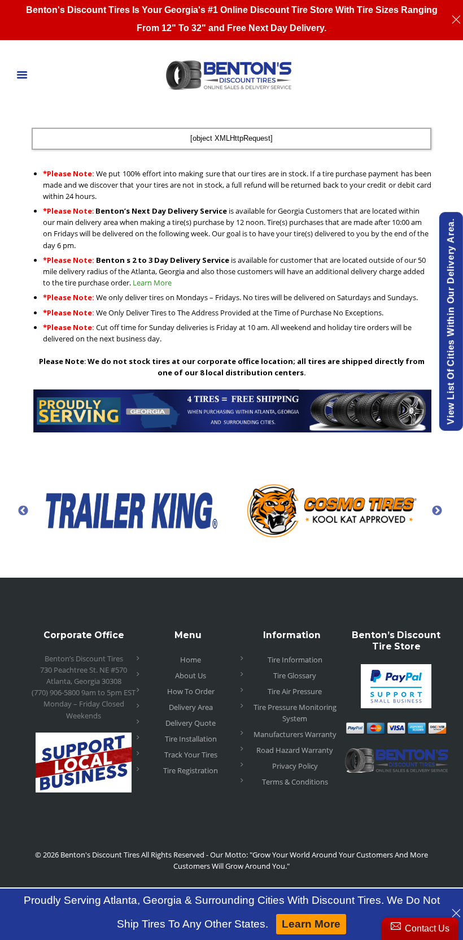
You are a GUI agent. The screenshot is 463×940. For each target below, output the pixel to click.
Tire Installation (191, 739)
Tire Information (295, 660)
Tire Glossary (294, 675)
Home (190, 660)
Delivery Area (191, 707)
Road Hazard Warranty (294, 750)
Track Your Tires (190, 755)
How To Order (191, 691)
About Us (190, 675)
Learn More (152, 283)
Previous (23, 510)
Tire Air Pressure (295, 691)
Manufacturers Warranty (295, 734)
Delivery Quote (190, 723)
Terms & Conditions (295, 782)
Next (437, 510)
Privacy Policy (295, 766)
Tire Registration (190, 770)
